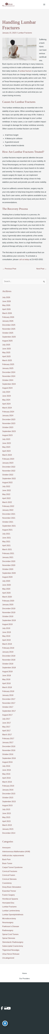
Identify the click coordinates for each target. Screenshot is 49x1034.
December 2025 (8, 325)
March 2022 (7, 502)
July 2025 (6, 345)
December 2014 (8, 833)
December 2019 (8, 608)
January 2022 (7, 510)
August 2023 (7, 435)
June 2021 (6, 538)
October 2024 (7, 380)
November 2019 (8, 612)
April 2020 (6, 593)
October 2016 (7, 754)
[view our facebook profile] (2, 1008)
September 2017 (9, 711)
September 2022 (9, 479)
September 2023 (9, 431)
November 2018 (8, 660)
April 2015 (6, 821)
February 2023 (8, 459)
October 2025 (7, 333)
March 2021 (7, 549)
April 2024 (6, 404)
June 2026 (6, 301)
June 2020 (6, 585)
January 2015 (7, 829)
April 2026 (6, 309)
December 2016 (8, 746)
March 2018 (7, 687)
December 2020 (8, 561)
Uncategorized (8, 958)
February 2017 (8, 738)
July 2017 (6, 719)
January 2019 (7, 652)
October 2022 (7, 475)
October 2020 (7, 569)
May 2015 (6, 817)
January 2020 (7, 605)
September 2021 (9, 526)
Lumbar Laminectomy (11, 911)
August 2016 (7, 762)
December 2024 (8, 372)
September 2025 (9, 337)
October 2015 (7, 798)
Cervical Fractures (9, 871)
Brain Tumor (7, 863)
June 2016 (6, 770)
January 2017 (7, 742)
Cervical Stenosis (9, 879)
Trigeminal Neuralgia (10, 950)
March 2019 (7, 644)
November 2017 (8, 703)
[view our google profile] (5, 1008)
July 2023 (6, 439)
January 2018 (7, 695)
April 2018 (6, 683)
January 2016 (7, 790)
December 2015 (8, 794)
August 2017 (7, 715)
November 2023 (8, 423)
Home (24, 973)
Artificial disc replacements (13, 855)
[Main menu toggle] (44, 4)
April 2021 (6, 545)
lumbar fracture (25, 71)
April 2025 (6, 356)
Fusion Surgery (8, 895)
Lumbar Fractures (25, 33)
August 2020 (7, 577)
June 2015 (6, 813)
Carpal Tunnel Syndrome (12, 867)
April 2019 (6, 640)
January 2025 (7, 368)
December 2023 (8, 419)
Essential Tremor (9, 891)
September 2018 (9, 668)
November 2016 (8, 750)
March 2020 (7, 597)
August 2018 (7, 672)
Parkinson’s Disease (10, 926)
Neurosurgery (7, 922)
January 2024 (7, 415)
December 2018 (8, 656)
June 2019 (6, 632)
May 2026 (6, 305)
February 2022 (8, 506)
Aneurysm (6, 848)
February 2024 (8, 412)
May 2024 (6, 400)
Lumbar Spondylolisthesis (12, 915)
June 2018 (6, 675)
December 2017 (8, 699)
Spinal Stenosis (8, 938)
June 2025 (6, 349)
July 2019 (6, 628)
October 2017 (7, 707)
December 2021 (8, 514)
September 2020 (9, 573)
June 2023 (6, 443)
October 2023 (7, 427)
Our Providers (24, 978)
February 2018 (8, 691)
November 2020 (8, 565)
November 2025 (8, 329)
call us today (24, 259)
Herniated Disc (8, 903)
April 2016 (6, 778)
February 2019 (8, 648)
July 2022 (6, 486)
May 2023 (6, 447)
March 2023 (7, 455)
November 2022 (8, 471)
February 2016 (8, 786)
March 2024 (7, 408)
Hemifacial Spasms (10, 899)
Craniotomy (7, 883)
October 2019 (7, 616)
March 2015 (7, 825)
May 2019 (6, 636)
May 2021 (6, 542)
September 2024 (9, 384)
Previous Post (9, 269)
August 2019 (7, 624)
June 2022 (6, 490)
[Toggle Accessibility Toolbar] (5, 1023)
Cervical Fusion (8, 875)
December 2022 (8, 467)
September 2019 (9, 620)
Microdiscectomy (9, 918)
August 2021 (7, 530)
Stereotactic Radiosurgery (12, 942)
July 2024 (6, 392)
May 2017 (6, 727)
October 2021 (7, 522)
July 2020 (6, 581)
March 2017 (7, 735)
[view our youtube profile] (8, 1008)
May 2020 (6, 589)
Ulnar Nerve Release (10, 954)
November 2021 (8, 518)
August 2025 (7, 341)
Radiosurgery (7, 930)
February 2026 (8, 317)
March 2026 (7, 313)
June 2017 (6, 723)
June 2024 (6, 396)
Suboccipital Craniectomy (12, 946)
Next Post (41, 269)
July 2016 (6, 766)
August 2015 (7, 805)
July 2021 (6, 534)
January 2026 (7, 321)
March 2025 (7, 360)
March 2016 (7, 782)
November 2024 (8, 376)
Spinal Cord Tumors (10, 934)
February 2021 (8, 553)
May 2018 (6, 679)
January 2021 (7, 557)
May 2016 (6, 774)
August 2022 (7, 482)
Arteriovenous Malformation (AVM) (16, 852)
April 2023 (6, 451)
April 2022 (6, 498)
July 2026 (6, 297)
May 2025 (6, 352)
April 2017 (6, 731)
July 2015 (6, 809)
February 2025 (8, 364)
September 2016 (9, 758)
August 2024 (7, 388)
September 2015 (9, 801)
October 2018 (7, 664)
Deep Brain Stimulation (11, 887)
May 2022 (6, 494)
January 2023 (7, 463)
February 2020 (8, 601)
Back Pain (6, 859)
